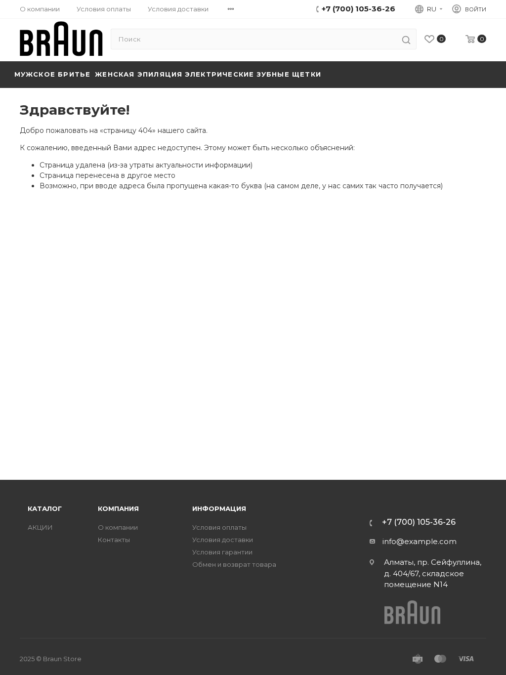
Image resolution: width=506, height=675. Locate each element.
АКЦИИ (40, 527)
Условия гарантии (222, 552)
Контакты (114, 540)
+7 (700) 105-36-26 (358, 8)
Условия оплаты (104, 9)
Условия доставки (178, 9)
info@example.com (419, 541)
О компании (40, 9)
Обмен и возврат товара (234, 564)
